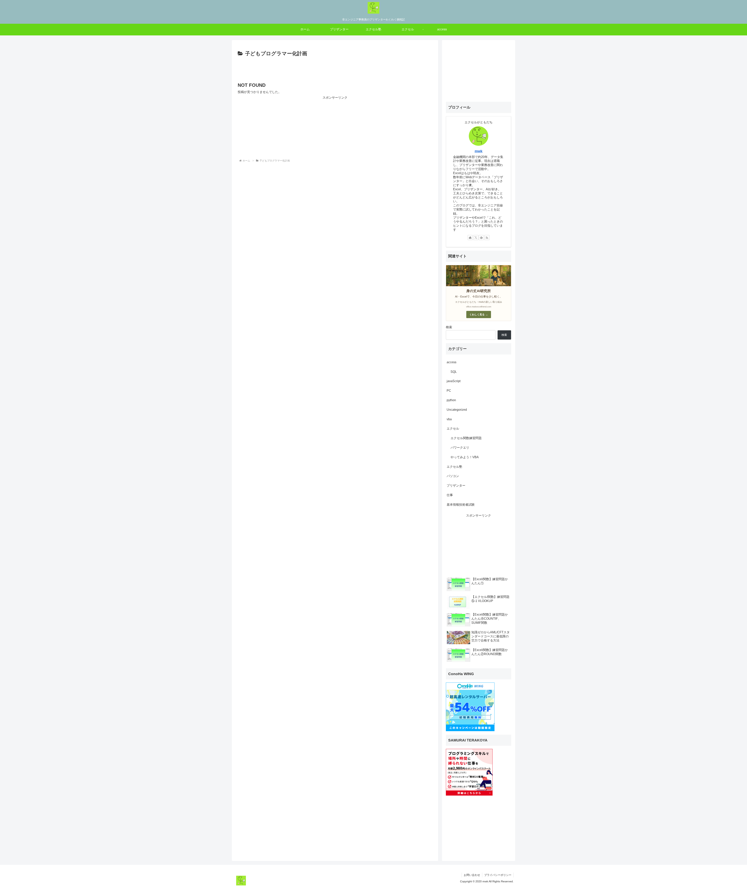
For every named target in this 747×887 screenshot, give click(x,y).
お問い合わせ (472, 874)
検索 (449, 327)
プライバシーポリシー (497, 874)
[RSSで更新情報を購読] (486, 237)
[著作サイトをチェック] (470, 237)
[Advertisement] (335, 69)
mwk (478, 151)
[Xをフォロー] (475, 237)
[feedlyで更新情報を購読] (481, 237)
